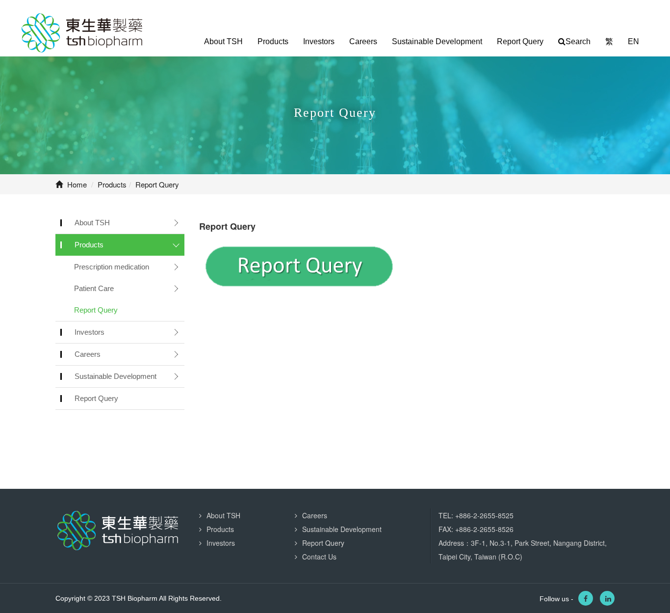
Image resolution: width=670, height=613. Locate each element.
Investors (319, 41)
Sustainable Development (437, 41)
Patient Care (94, 288)
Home (76, 184)
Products (273, 41)
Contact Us (319, 556)
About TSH (223, 41)
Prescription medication (111, 267)
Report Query (520, 41)
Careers (363, 41)
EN (633, 41)
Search (578, 41)
